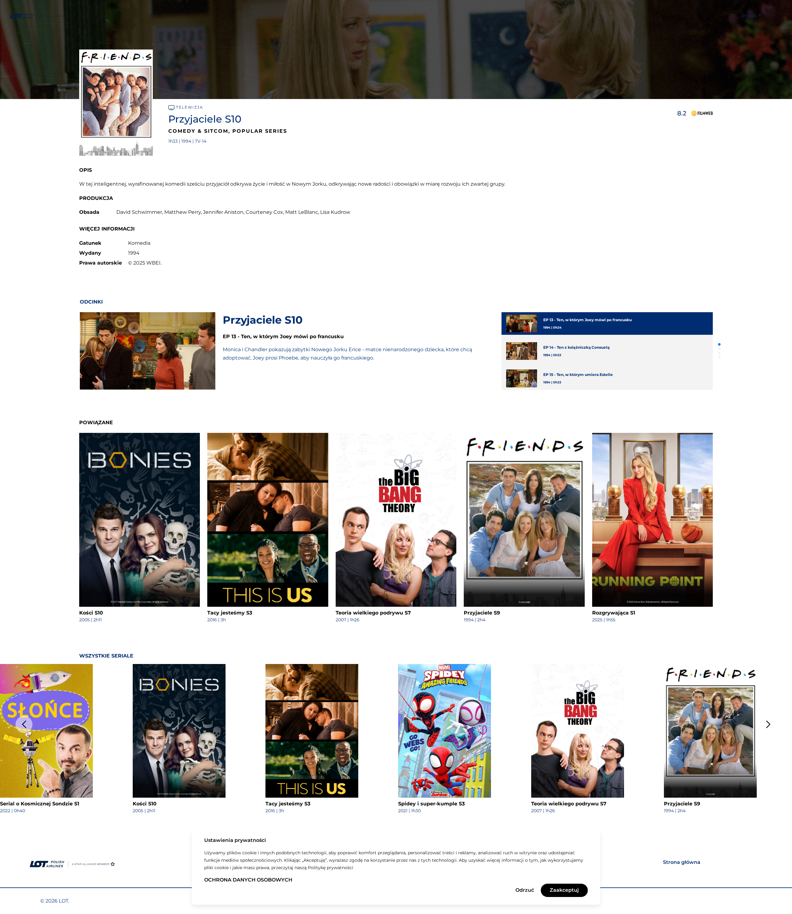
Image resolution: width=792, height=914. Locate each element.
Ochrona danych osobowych (248, 880)
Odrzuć (524, 890)
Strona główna (681, 862)
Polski (749, 16)
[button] (719, 344)
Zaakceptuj (564, 890)
